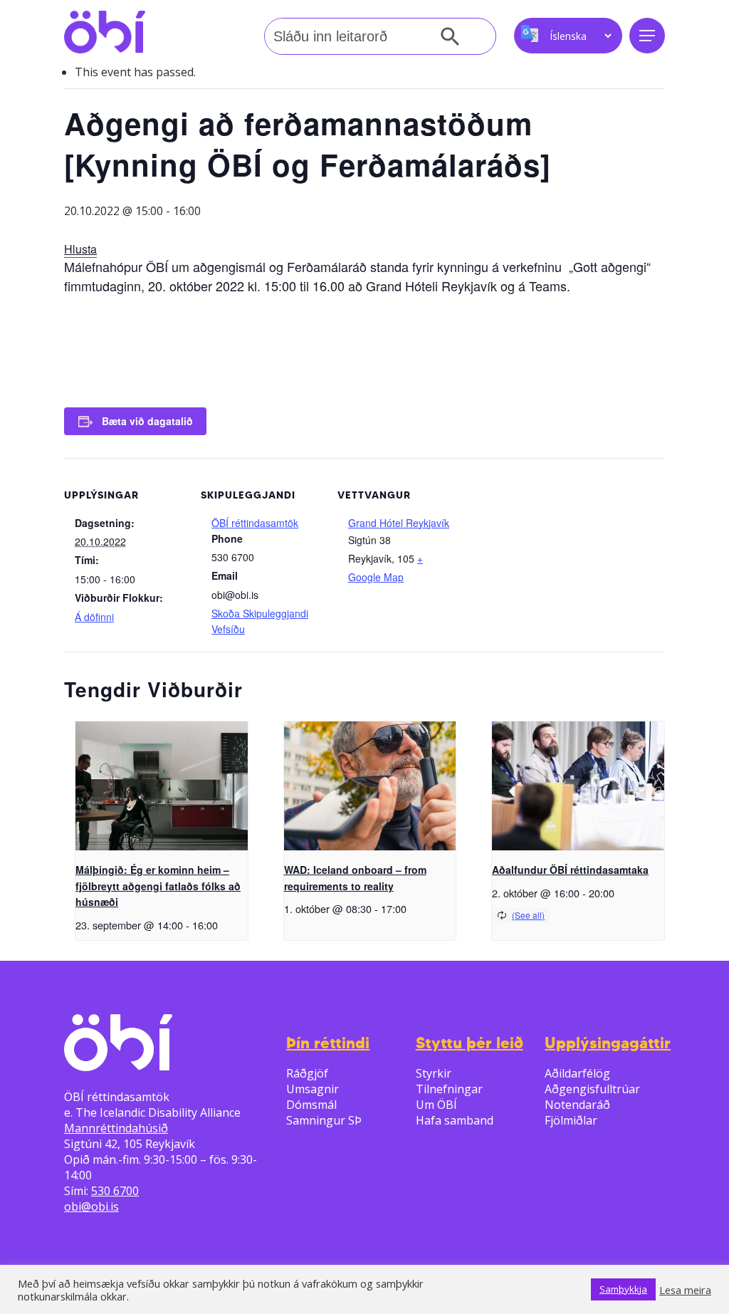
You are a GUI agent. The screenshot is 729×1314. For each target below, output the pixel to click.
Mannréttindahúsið (116, 1128)
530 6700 (115, 1191)
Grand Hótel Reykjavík (398, 523)
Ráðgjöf (307, 1073)
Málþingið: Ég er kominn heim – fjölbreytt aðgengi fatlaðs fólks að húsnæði (158, 885)
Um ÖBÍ (436, 1104)
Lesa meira (685, 1289)
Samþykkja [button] (623, 1289)
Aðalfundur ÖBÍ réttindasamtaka (570, 869)
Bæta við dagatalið (147, 421)
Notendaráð (577, 1104)
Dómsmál (311, 1104)
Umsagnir (312, 1089)
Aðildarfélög (577, 1073)
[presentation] (161, 785)
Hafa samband (454, 1120)
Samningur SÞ (324, 1120)
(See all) (528, 915)
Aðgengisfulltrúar (592, 1089)
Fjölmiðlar (571, 1120)
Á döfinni (94, 617)
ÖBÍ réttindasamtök (254, 523)
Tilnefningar (449, 1089)
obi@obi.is (91, 1206)
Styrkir (433, 1073)
